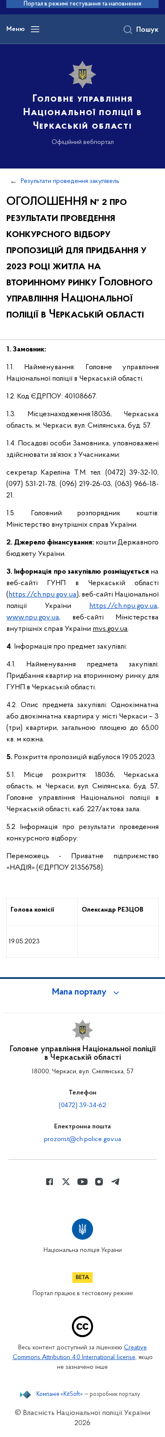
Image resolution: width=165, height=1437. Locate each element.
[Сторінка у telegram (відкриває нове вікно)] (115, 1182)
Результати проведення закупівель (70, 181)
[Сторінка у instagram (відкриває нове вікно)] (99, 1182)
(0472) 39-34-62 (82, 1105)
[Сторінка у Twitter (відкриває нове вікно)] (66, 1182)
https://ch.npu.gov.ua (42, 595)
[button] (82, 992)
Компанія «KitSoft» (59, 1395)
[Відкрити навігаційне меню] (35, 29)
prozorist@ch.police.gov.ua (82, 1139)
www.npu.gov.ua (32, 618)
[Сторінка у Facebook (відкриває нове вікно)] (49, 1182)
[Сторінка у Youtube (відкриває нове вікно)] (82, 1182)
